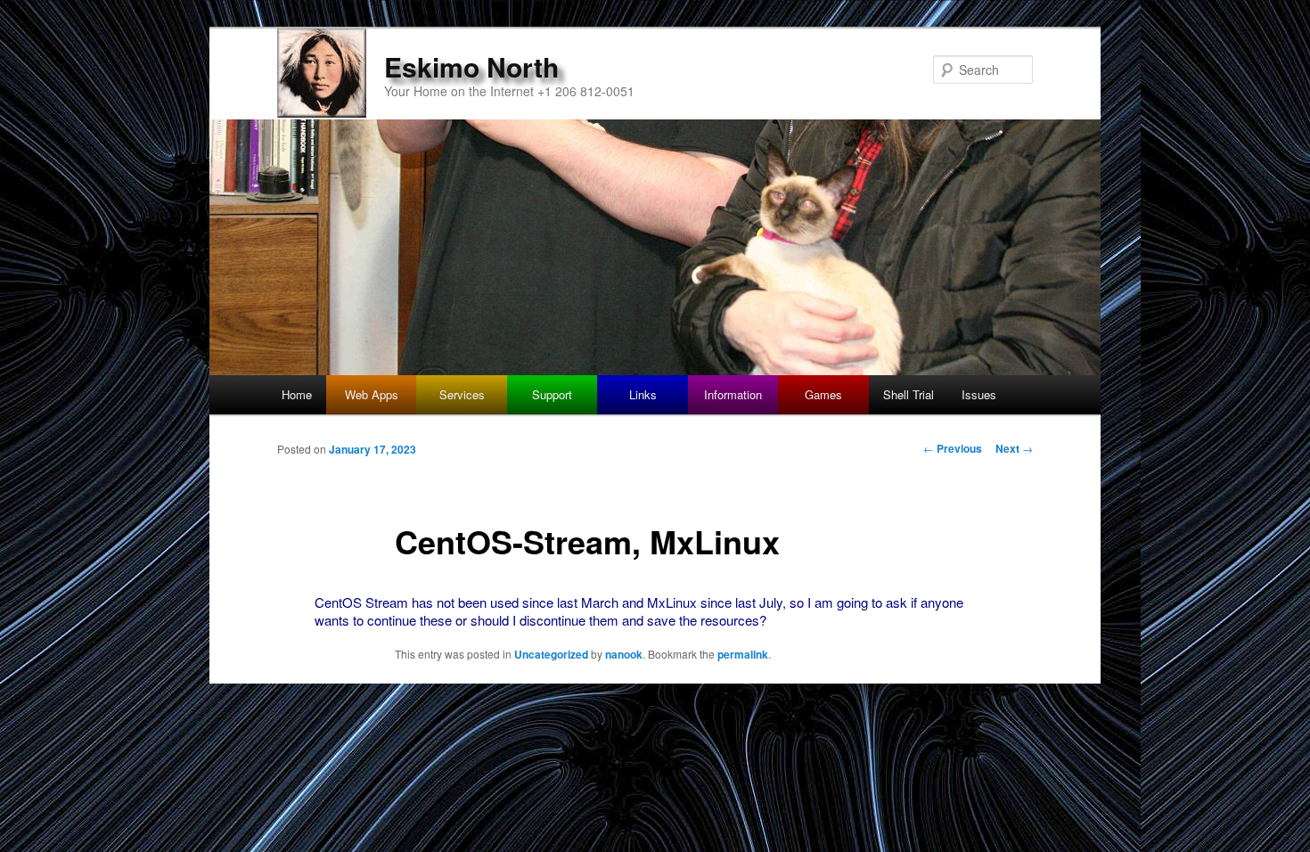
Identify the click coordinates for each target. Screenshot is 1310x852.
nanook (624, 654)
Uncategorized (551, 654)
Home (297, 394)
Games (823, 394)
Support (552, 394)
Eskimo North (471, 66)
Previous (952, 448)
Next (1014, 448)
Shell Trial (908, 394)
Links (643, 394)
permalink (742, 654)
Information (733, 394)
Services (462, 394)
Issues (979, 394)
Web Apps (371, 394)
